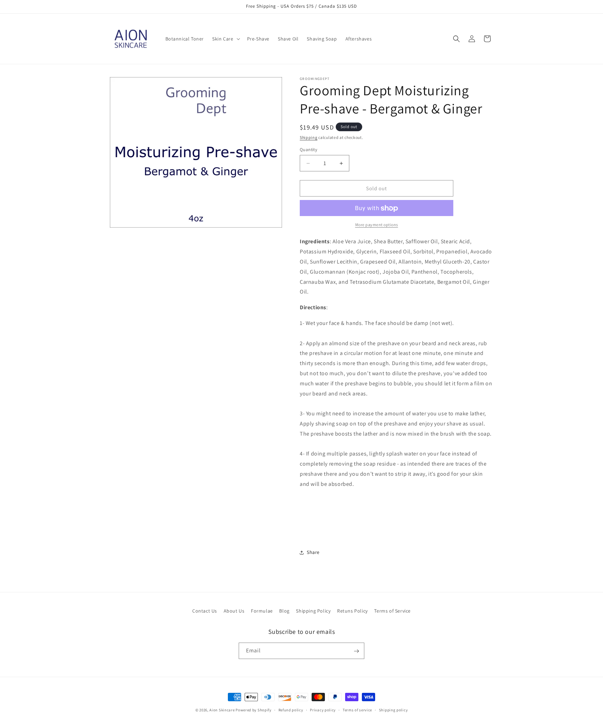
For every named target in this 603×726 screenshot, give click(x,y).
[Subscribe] (356, 651)
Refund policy (290, 709)
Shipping (309, 137)
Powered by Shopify (253, 710)
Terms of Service (392, 611)
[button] (225, 38)
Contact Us (204, 611)
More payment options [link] (376, 225)
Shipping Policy (313, 611)
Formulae (262, 611)
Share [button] (313, 552)
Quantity (308, 150)
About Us (234, 611)
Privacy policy (323, 709)
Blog (284, 611)
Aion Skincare (221, 710)
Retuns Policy (352, 611)
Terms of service (357, 709)
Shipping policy (393, 709)
